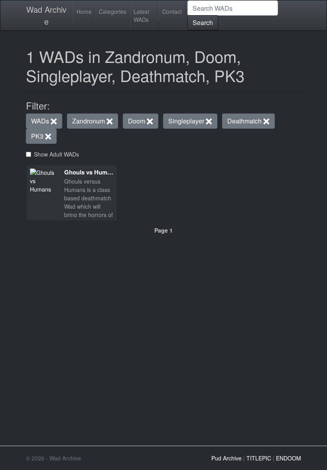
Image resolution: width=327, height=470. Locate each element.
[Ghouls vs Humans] (44, 180)
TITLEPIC (258, 458)
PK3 (38, 136)
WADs (41, 120)
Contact (172, 12)
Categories (112, 12)
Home (84, 12)
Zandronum (89, 120)
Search (203, 22)
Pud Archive (226, 458)
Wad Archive (46, 15)
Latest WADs (141, 16)
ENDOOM (288, 458)
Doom (137, 120)
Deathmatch (245, 120)
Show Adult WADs (56, 154)
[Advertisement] (163, 289)
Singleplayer (187, 120)
